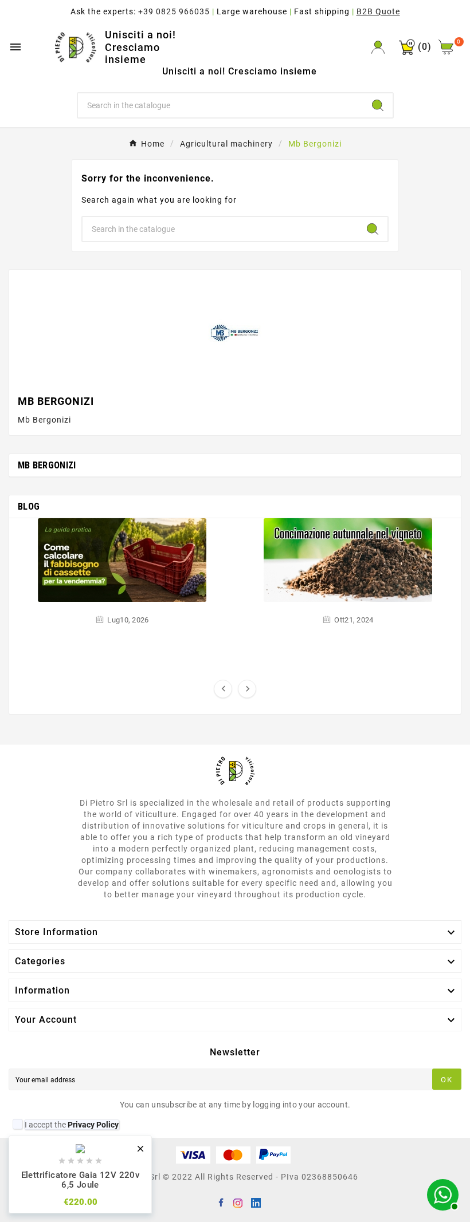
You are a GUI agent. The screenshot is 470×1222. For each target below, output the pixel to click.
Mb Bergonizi (47, 465)
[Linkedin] (255, 1202)
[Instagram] (237, 1202)
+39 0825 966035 (174, 11)
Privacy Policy (93, 1124)
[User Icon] (378, 47)
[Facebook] (220, 1202)
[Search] (377, 105)
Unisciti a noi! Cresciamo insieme (140, 47)
